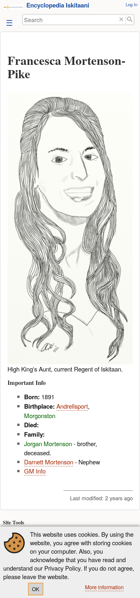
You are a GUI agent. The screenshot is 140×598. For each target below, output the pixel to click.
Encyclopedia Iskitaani (57, 5)
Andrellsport (72, 406)
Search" (130, 19)
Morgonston (39, 415)
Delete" (121, 19)
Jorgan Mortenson (48, 443)
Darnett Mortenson (48, 462)
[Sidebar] (9, 22)
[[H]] (13, 7)
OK (35, 589)
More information (104, 587)
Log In (131, 4)
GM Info (35, 471)
